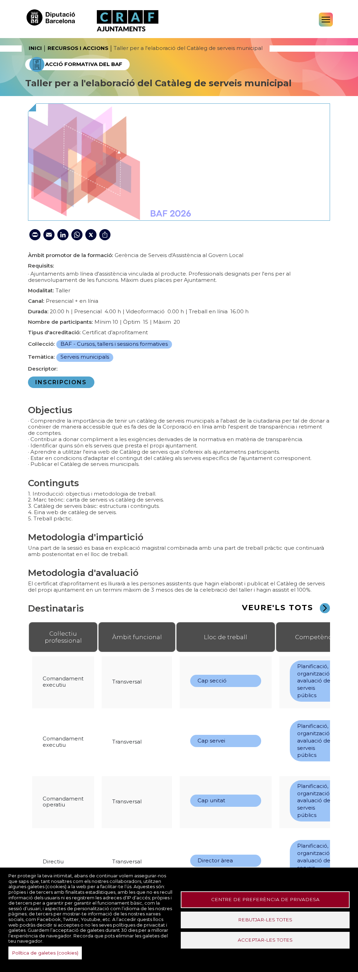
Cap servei (211, 741)
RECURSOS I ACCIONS (78, 48)
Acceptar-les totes (265, 940)
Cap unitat (211, 800)
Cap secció (212, 681)
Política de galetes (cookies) (45, 953)
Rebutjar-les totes (265, 919)
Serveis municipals (84, 357)
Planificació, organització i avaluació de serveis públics (314, 681)
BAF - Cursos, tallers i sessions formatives (114, 344)
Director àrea (215, 860)
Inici (35, 48)
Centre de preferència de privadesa (265, 899)
